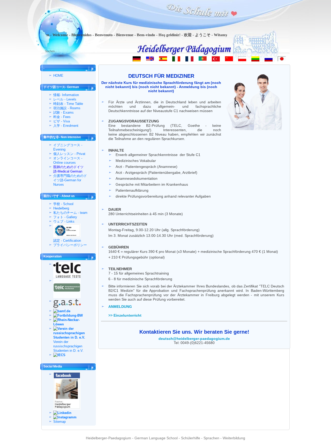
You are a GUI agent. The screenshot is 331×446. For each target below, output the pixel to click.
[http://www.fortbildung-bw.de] (70, 315)
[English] (150, 59)
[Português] (202, 59)
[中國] (229, 59)
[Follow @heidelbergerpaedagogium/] (70, 417)
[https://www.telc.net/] (70, 270)
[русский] (268, 59)
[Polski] (242, 59)
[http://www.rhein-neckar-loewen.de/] (70, 322)
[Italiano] (176, 59)
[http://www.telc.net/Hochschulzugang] (70, 289)
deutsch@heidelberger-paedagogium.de (194, 339)
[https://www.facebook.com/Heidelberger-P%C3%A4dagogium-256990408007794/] (70, 391)
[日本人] (281, 59)
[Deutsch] (136, 59)
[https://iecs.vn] (70, 355)
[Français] (189, 59)
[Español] (163, 59)
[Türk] (215, 59)
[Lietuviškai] (255, 59)
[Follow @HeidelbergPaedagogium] (70, 413)
